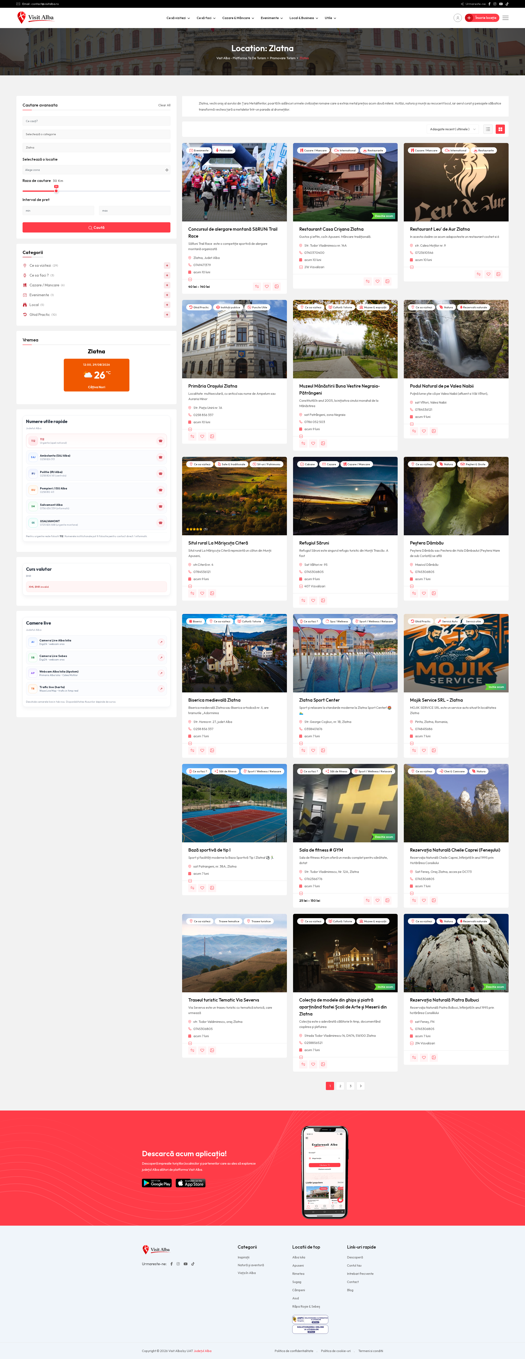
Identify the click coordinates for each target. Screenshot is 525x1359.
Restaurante (375, 150)
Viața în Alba (247, 1273)
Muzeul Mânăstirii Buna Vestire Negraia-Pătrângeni (339, 389)
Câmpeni (298, 1290)
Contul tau (354, 1265)
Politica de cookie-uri (336, 1351)
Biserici (197, 621)
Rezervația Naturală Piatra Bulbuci (444, 1000)
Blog (350, 1290)
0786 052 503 (314, 422)
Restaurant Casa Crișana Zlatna (331, 229)
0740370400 (314, 253)
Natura (448, 307)
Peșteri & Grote (475, 464)
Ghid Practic (201, 307)
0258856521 (313, 1043)
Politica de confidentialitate (294, 1351)
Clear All (164, 105)
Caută (99, 227)
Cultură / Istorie (342, 307)
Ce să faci (204, 18)
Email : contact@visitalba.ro (40, 4)
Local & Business (302, 18)
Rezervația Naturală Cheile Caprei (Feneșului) (455, 850)
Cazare (331, 464)
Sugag (296, 1282)
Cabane (309, 464)
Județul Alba (202, 1351)
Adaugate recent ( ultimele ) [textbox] (449, 129)
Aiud (295, 1298)
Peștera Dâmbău (427, 543)
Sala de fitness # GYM (321, 850)
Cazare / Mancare (315, 150)
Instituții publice (230, 307)
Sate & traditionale (233, 464)
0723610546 (424, 253)
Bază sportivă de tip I (209, 850)
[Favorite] (267, 286)
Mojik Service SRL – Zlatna (436, 700)
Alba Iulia (298, 1257)
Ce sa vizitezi (312, 307)
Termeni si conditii (370, 1351)
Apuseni (298, 1265)
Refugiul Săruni (314, 543)
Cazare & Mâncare (236, 18)
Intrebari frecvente (360, 1274)
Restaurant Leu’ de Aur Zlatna (440, 229)
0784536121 (423, 409)
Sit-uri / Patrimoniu (268, 464)
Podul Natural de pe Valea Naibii (442, 386)
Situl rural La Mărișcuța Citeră (218, 543)
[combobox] (453, 129)
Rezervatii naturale (475, 307)
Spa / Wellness (339, 621)
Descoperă (355, 1257)
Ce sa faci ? (310, 621)
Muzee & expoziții (375, 307)
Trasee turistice (261, 921)
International (347, 150)
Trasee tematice (228, 921)
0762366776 (313, 879)
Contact (353, 1282)
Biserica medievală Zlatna (214, 700)
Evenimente (270, 18)
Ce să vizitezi (176, 18)
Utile (328, 18)
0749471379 (202, 265)
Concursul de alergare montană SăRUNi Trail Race (232, 232)
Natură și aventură (251, 1265)
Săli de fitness (227, 771)
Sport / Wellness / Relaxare (376, 621)
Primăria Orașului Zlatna (212, 386)
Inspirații (243, 1257)
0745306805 (314, 572)
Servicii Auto (450, 621)
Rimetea (298, 1274)
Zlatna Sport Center (319, 700)
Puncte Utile (259, 307)
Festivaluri (225, 150)
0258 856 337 (203, 415)
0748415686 (424, 729)
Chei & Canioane (454, 771)
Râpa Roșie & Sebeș (306, 1306)
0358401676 (313, 729)
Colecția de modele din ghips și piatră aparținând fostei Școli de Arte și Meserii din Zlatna (343, 1007)
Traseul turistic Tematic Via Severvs (223, 1000)
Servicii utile (473, 621)
